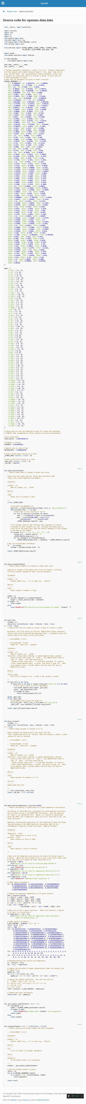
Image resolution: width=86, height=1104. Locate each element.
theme (25, 1100)
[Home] (4, 11)
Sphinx (13, 1100)
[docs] (80, 468)
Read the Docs (43, 1100)
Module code (12, 11)
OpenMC (44, 3)
